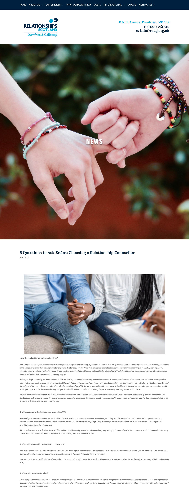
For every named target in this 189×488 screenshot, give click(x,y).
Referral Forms (113, 5)
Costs (97, 5)
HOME (23, 5)
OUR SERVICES (53, 5)
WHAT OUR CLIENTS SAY (78, 5)
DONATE (132, 5)
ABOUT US (34, 5)
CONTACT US (145, 5)
